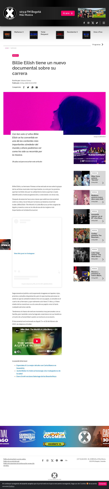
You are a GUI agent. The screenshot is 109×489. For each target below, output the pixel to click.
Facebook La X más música (84, 23)
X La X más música (92, 23)
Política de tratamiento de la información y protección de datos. (18, 464)
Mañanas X (19, 32)
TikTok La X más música (97, 23)
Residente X (72, 32)
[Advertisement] (37, 399)
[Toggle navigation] (104, 22)
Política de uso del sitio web (11, 461)
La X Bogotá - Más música (9, 13)
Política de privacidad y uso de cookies (14, 459)
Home (7, 48)
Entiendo (102, 484)
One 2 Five (97, 32)
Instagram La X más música (88, 23)
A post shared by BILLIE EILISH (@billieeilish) (37, 284)
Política (11, 486)
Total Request (44, 33)
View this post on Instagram (24, 253)
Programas (96, 44)
